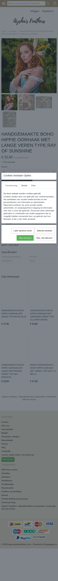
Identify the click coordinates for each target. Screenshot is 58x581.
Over (33, 185)
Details (24, 185)
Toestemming (11, 185)
